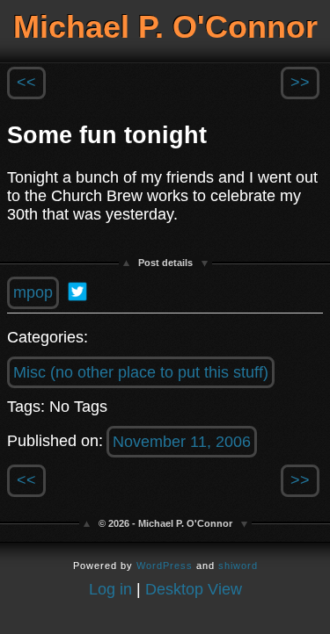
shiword (238, 565)
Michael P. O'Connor (165, 27)
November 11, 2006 (182, 441)
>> (300, 82)
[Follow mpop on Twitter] (77, 291)
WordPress (164, 565)
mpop (33, 292)
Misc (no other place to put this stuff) (140, 372)
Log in (110, 589)
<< (26, 82)
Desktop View (193, 589)
